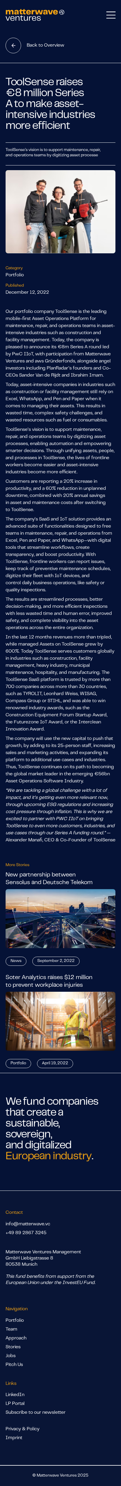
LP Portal (15, 1404)
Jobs (11, 1356)
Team (11, 1329)
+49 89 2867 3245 (26, 1233)
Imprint (14, 1438)
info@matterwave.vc (28, 1224)
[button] (110, 15)
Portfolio (15, 1320)
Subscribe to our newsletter (35, 1413)
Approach (16, 1338)
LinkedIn (15, 1395)
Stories (13, 1347)
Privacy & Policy (22, 1429)
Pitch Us (14, 1365)
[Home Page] (35, 15)
